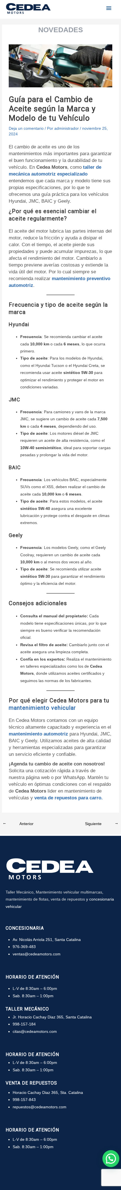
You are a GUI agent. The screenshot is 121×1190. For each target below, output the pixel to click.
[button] (110, 1158)
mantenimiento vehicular (42, 707)
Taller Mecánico (19, 892)
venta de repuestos (68, 899)
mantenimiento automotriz (38, 734)
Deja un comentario (26, 128)
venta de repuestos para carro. (68, 797)
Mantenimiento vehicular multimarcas (69, 892)
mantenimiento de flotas (27, 899)
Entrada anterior (20, 823)
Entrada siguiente (100, 823)
